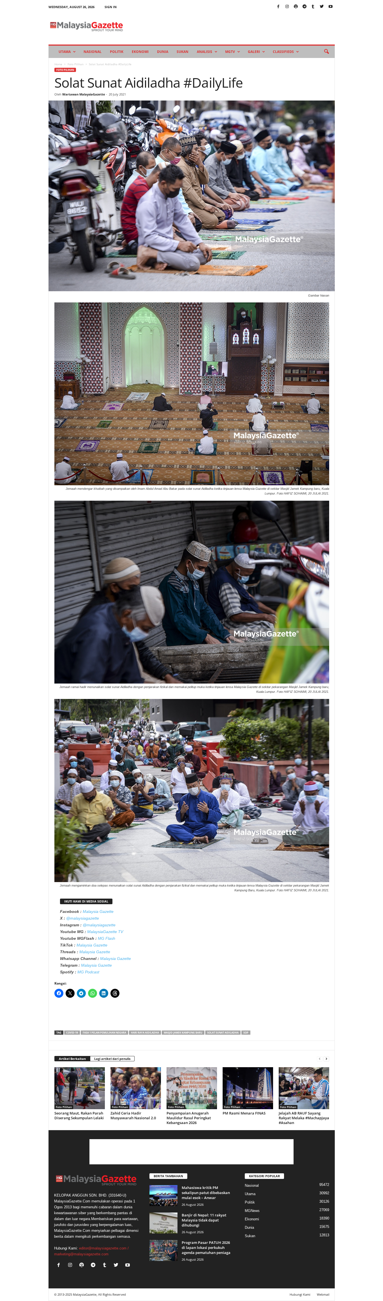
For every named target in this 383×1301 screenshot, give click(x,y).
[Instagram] (287, 7)
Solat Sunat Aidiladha (223, 1032)
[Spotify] (295, 7)
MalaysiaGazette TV (105, 931)
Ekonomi (140, 51)
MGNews (252, 1211)
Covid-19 (72, 1032)
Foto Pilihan (76, 64)
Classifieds (283, 51)
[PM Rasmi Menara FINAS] (248, 1088)
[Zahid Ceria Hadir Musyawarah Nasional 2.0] (135, 1088)
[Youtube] (330, 7)
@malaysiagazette (82, 918)
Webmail (323, 1294)
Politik (116, 51)
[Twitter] (322, 7)
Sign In (111, 7)
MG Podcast (88, 972)
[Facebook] (278, 7)
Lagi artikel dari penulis (112, 1059)
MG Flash (106, 938)
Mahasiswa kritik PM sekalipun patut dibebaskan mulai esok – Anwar (206, 1192)
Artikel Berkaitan (72, 1059)
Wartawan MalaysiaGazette (83, 94)
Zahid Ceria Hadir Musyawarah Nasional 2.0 (133, 1115)
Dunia (162, 51)
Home (58, 64)
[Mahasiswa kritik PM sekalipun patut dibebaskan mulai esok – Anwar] (163, 1195)
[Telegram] (304, 7)
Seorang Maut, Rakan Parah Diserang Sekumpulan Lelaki (79, 1115)
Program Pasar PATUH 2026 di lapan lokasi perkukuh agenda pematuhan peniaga (206, 1247)
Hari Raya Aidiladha (145, 1032)
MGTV (230, 51)
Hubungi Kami (300, 1294)
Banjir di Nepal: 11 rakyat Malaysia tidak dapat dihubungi (204, 1220)
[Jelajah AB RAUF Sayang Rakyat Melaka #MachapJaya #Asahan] (304, 1088)
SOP (245, 1032)
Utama (65, 51)
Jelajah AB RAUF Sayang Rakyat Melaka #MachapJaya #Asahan (304, 1118)
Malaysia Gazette (98, 911)
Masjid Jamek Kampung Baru (183, 1032)
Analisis (204, 51)
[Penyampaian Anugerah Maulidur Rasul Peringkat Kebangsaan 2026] (192, 1088)
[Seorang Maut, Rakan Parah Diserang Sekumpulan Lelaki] (79, 1088)
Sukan (182, 51)
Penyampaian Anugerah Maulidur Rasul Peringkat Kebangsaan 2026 (189, 1118)
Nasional (92, 51)
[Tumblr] (313, 7)
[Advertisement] (191, 1016)
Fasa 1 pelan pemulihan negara (104, 1032)
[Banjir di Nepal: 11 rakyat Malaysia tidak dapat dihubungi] (163, 1223)
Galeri (254, 51)
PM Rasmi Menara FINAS (244, 1113)
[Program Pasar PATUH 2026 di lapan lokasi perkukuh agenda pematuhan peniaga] (163, 1250)
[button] (326, 52)
